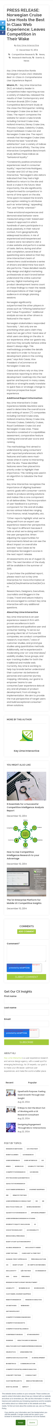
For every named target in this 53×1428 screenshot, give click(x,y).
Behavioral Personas (15, 1236)
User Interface (30, 1160)
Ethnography (33, 1334)
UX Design (34, 1172)
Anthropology (13, 1311)
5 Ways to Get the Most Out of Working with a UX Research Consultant (31, 1111)
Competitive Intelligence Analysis (21, 1369)
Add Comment (27, 931)
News (42, 54)
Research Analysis (33, 1300)
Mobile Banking (33, 1207)
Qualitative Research (15, 1183)
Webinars (25, 1305)
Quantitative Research (16, 1213)
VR (36, 1201)
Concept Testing (13, 1375)
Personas (25, 1276)
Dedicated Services (34, 1381)
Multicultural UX (14, 1207)
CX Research (40, 1271)
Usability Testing (36, 1166)
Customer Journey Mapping (18, 1294)
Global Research (13, 1247)
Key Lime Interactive (26, 751)
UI (35, 1224)
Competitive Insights (15, 1323)
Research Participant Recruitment (21, 1282)
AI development (38, 1358)
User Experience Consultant (18, 1201)
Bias (15, 1276)
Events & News (34, 59)
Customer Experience (15, 1189)
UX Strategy (32, 1149)
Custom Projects (14, 1381)
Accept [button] (20, 1422)
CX (7, 1265)
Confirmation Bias (14, 1334)
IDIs (7, 1276)
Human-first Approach (16, 1259)
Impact (25, 1387)
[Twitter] (2, 22)
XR (43, 1201)
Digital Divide (12, 1387)
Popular (32, 1082)
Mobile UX (19, 1166)
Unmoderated (26, 1352)
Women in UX (24, 1288)
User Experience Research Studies (20, 1218)
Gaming (9, 1340)
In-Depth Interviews (37, 1265)
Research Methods (21, 57)
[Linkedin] (2, 27)
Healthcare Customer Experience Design (24, 1346)
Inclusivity (11, 1271)
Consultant (31, 1375)
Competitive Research (23, 54)
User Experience (13, 1160)
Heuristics (11, 1352)
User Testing (11, 1253)
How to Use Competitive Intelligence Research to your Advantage (23, 855)
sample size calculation (16, 1358)
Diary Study (18, 1265)
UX (42, 1160)
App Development (38, 1213)
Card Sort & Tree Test (31, 1253)
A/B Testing (26, 1271)
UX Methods (11, 1305)
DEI (7, 1195)
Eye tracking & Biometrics (17, 1178)
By (26, 45)
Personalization (38, 1259)
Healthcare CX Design (27, 1340)
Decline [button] (32, 1422)
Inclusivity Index (33, 1247)
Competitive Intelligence (17, 1329)
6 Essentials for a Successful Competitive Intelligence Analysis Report (25, 807)
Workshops (39, 1288)
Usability (10, 1288)
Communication (27, 1363)
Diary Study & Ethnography (18, 1242)
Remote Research (13, 1300)
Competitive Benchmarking (18, 1317)
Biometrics (11, 1363)
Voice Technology (14, 1230)
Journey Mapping (37, 1189)
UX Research (28, 1155)
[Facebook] (2, 32)
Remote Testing (20, 1195)
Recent (9, 1082)
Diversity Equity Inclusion (18, 1224)
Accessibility (33, 1230)
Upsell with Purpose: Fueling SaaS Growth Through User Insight (31, 1095)
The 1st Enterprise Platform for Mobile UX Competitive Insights (24, 901)
